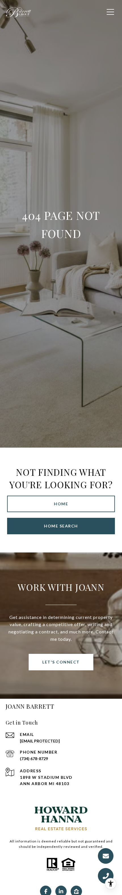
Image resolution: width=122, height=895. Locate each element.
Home (61, 503)
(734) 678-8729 (34, 758)
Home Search (61, 525)
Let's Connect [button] (61, 662)
